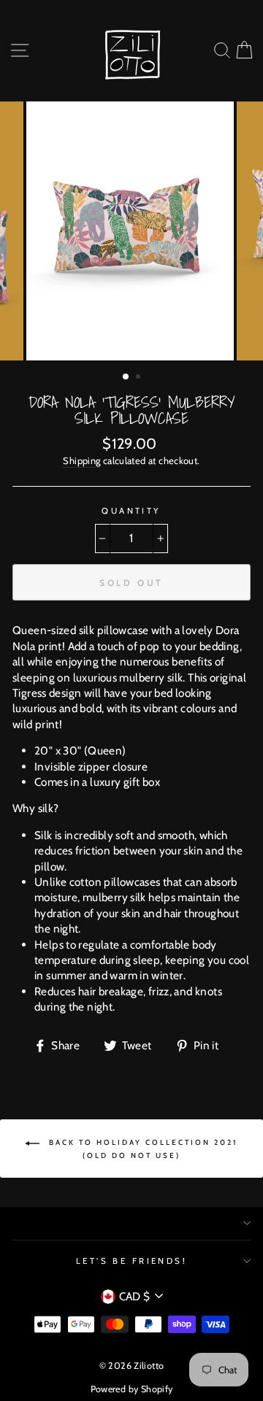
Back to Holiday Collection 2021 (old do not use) (141, 1149)
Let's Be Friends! (132, 1261)
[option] (131, 230)
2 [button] (139, 378)
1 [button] (126, 377)
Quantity (131, 511)
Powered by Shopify (132, 1388)
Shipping (81, 460)
